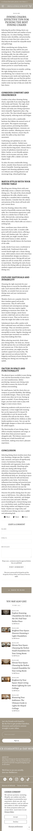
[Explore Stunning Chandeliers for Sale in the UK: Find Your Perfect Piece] (5, 612)
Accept (15, 817)
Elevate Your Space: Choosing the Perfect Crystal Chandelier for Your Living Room (21, 666)
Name (4, 529)
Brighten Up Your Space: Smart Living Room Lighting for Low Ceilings (21, 684)
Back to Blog (18, 590)
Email (4, 538)
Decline (15, 822)
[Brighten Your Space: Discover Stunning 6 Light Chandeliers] (5, 629)
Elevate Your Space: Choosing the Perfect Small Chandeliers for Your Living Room (21, 649)
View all (16, 605)
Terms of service (22, 785)
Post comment (16, 567)
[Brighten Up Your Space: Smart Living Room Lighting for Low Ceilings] (5, 679)
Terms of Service (25, 574)
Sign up (16, 741)
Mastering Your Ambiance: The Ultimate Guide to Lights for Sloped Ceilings (19, 703)
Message (5, 547)
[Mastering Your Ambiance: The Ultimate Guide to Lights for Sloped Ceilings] (5, 696)
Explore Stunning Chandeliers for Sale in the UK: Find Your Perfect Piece (21, 617)
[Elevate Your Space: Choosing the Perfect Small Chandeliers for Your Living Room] (5, 644)
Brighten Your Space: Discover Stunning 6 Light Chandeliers (20, 633)
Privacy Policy (9, 812)
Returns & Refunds (8, 785)
